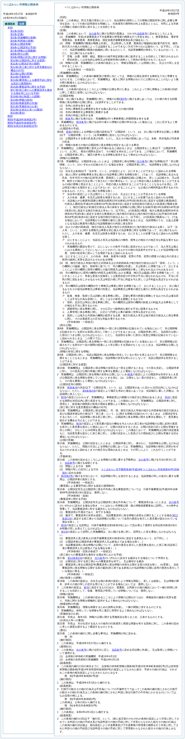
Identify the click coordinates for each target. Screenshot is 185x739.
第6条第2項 (88, 390)
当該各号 (142, 33)
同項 (167, 397)
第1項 (64, 531)
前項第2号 (67, 476)
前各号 (69, 118)
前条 (68, 131)
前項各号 (81, 122)
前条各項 (72, 387)
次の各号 (94, 33)
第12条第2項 (75, 558)
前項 (63, 397)
